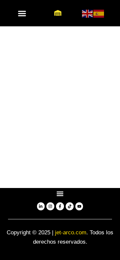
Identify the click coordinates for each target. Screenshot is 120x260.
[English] (87, 13)
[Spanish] (99, 13)
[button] (22, 13)
